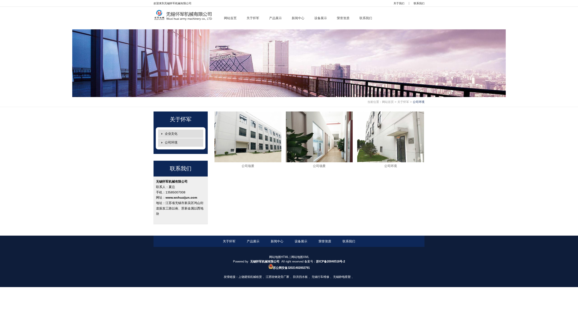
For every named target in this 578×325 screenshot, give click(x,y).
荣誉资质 (325, 241)
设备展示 (301, 241)
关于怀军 (403, 102)
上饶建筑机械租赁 (250, 277)
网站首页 (388, 102)
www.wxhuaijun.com (181, 197)
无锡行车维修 (320, 277)
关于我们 (399, 3)
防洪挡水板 (300, 277)
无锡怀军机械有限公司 (172, 181)
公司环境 (418, 102)
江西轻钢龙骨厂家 (277, 277)
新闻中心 (277, 241)
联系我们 (419, 3)
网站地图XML (300, 257)
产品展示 (253, 241)
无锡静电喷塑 (342, 277)
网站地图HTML (279, 257)
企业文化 (171, 133)
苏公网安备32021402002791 (291, 267)
